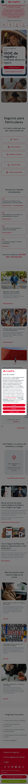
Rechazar (14, 408)
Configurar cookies (14, 411)
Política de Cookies (11, 397)
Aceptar (14, 405)
